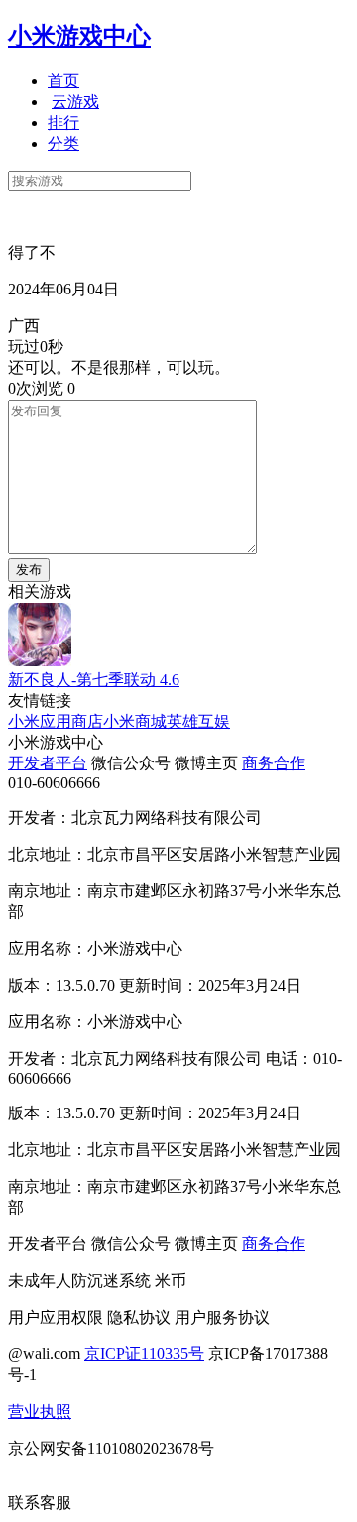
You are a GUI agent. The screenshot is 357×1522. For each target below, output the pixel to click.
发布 (29, 569)
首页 (63, 80)
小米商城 (135, 721)
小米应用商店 (55, 721)
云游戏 (75, 101)
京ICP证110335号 (144, 1354)
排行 (63, 122)
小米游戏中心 (79, 36)
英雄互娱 (198, 721)
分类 (63, 143)
